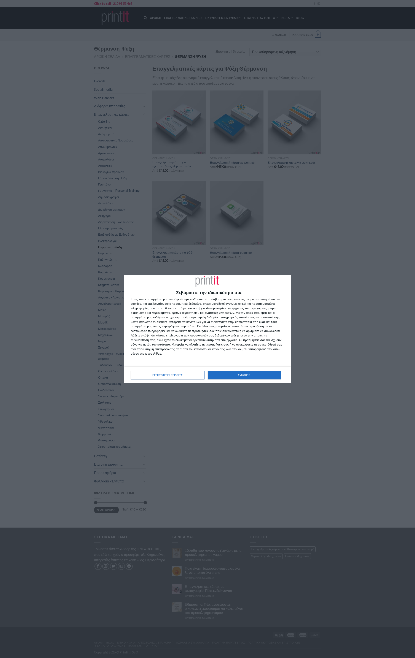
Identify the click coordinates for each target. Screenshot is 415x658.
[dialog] (207, 329)
